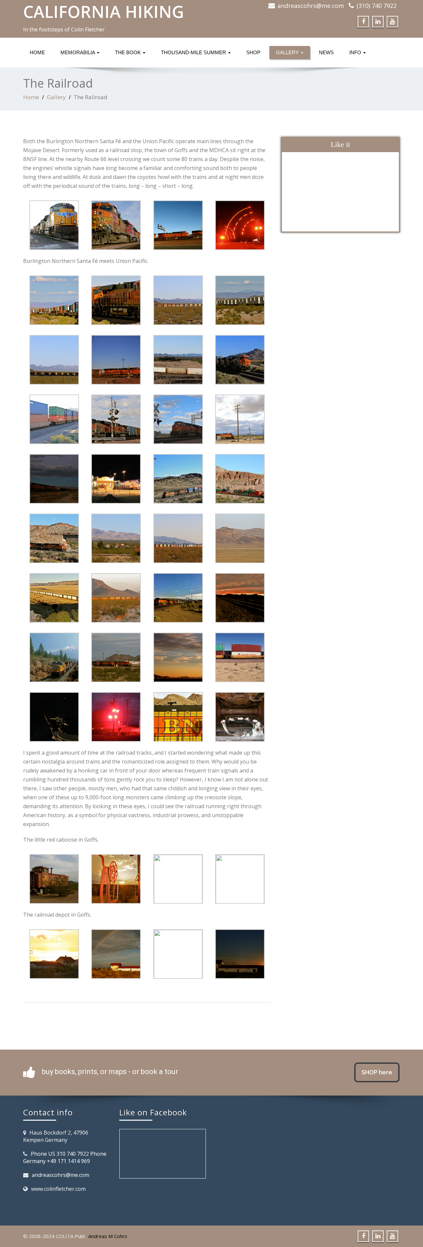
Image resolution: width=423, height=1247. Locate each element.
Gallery (288, 52)
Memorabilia (78, 52)
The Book (128, 52)
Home (37, 52)
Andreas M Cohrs (107, 1236)
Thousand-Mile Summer (194, 52)
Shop (253, 52)
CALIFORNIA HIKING (103, 11)
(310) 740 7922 (377, 6)
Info (356, 52)
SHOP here (377, 1072)
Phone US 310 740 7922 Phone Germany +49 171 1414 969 (64, 1157)
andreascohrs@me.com (311, 6)
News (326, 52)
